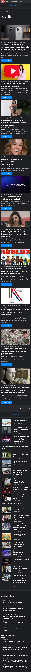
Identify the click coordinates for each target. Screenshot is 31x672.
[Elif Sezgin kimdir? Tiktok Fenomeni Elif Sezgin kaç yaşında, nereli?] (15, 147)
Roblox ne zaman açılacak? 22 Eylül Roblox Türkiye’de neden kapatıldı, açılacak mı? (14, 271)
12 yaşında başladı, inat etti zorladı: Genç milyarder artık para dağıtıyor (13, 351)
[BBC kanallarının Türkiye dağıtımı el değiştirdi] (15, 184)
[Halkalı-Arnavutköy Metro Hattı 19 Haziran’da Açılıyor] (6, 518)
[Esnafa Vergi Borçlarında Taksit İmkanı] (6, 510)
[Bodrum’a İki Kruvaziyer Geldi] (6, 463)
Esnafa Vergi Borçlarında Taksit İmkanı (20, 509)
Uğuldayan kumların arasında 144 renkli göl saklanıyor (20, 536)
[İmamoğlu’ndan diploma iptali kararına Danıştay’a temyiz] (6, 497)
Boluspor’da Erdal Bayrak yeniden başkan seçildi (20, 488)
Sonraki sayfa (23, 408)
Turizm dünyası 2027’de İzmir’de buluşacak (20, 421)
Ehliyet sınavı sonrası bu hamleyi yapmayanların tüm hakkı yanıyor (20, 480)
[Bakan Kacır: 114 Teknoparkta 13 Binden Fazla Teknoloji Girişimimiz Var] (6, 471)
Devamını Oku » (7, 60)
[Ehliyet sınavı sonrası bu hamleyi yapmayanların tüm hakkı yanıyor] (6, 481)
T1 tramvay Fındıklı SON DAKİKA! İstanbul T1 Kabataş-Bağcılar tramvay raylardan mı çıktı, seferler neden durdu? (20, 579)
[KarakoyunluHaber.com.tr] (15, 5)
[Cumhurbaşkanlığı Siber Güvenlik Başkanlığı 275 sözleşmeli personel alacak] (6, 526)
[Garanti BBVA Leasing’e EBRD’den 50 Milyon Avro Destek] (6, 430)
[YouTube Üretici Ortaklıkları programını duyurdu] (15, 72)
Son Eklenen (15, 414)
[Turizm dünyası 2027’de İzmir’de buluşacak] (6, 422)
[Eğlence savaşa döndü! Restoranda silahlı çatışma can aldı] (6, 553)
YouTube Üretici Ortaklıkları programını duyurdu (13, 84)
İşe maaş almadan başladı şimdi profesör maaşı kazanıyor (20, 544)
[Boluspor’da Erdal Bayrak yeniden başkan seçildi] (6, 489)
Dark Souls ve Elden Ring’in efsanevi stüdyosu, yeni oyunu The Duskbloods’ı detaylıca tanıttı (21, 438)
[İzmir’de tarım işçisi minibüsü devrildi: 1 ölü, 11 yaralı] (6, 455)
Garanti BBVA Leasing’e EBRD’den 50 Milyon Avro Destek (20, 429)
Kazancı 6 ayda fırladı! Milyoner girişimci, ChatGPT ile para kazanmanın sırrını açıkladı (15, 390)
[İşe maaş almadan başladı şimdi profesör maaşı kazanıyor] (6, 545)
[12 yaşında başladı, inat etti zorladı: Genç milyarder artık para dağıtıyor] (15, 337)
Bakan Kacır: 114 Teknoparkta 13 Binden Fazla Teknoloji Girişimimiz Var (20, 471)
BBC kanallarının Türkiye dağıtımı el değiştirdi (12, 197)
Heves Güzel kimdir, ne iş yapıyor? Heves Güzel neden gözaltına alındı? (13, 122)
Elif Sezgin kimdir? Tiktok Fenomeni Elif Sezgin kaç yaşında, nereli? (12, 161)
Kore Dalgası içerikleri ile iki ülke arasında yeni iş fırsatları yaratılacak (15, 312)
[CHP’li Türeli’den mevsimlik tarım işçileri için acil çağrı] (6, 569)
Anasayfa (5, 11)
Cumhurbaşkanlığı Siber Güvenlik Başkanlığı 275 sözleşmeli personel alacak (20, 526)
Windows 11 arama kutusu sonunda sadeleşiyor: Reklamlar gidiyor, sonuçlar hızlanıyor (15, 47)
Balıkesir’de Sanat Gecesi (21, 559)
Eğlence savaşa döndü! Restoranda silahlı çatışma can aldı (20, 552)
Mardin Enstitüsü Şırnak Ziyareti (12, 503)
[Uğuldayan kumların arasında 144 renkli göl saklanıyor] (6, 536)
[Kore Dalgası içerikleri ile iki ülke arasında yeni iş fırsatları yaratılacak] (15, 296)
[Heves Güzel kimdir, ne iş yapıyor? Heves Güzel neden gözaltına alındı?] (15, 108)
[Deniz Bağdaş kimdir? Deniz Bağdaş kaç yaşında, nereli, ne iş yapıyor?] (15, 219)
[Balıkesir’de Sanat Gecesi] (6, 561)
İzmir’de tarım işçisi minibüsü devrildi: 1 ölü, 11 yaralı (20, 454)
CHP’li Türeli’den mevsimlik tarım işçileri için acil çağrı (20, 568)
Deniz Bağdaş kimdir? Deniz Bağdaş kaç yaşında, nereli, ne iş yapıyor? (14, 234)
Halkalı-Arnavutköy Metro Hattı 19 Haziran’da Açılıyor (21, 517)
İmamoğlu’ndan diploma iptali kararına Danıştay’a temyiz (21, 496)
